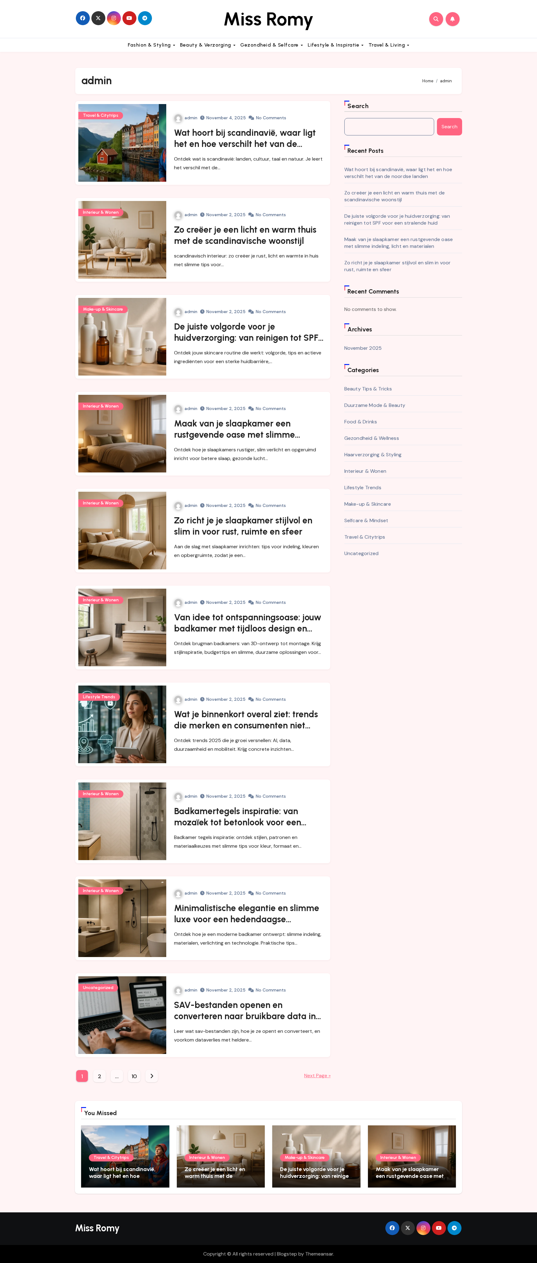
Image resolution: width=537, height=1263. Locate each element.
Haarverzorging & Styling (373, 454)
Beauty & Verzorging (206, 45)
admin (191, 118)
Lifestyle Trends (99, 697)
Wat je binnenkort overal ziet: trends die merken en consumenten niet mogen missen (246, 725)
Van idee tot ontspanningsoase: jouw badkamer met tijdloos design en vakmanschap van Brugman (247, 628)
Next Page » (317, 1075)
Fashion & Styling (150, 45)
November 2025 (363, 348)
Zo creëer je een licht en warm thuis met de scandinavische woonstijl (394, 196)
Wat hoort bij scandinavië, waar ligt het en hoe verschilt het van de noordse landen (245, 144)
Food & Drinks (360, 421)
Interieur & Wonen (101, 212)
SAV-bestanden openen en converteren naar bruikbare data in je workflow (245, 1016)
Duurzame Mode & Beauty (374, 405)
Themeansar (319, 1254)
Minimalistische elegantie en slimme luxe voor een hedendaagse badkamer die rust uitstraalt (246, 919)
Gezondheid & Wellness (371, 438)
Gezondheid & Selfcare (270, 45)
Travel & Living (387, 45)
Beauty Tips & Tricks (368, 388)
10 (134, 1076)
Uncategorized (98, 987)
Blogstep (287, 1254)
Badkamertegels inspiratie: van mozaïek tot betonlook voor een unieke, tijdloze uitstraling (237, 822)
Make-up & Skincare (103, 309)
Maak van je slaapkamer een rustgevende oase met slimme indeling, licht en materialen (234, 434)
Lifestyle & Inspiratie (334, 45)
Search (358, 106)
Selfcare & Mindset (366, 520)
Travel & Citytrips (100, 115)
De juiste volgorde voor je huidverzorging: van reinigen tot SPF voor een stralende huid (246, 337)
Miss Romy (268, 19)
